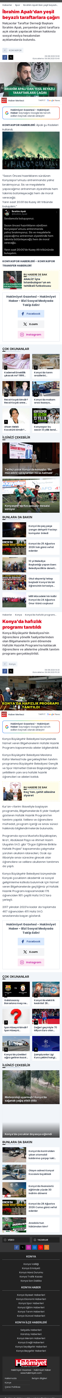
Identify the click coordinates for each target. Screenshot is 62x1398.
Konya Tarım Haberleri (31, 1314)
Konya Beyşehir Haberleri (31, 1353)
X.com (33, 324)
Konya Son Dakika (31, 1283)
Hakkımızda (11, 1381)
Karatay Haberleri (31, 1337)
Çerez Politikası (12, 1389)
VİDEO (11, 1242)
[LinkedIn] (34, 1250)
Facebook (33, 314)
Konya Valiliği (31, 1267)
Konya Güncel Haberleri (31, 1318)
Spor (17, 5)
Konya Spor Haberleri (31, 1306)
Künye (8, 1385)
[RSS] (46, 1250)
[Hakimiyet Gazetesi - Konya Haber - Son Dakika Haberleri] (31, 1366)
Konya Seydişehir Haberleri (31, 1349)
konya (12, 664)
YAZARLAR (43, 1242)
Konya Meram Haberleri (31, 1341)
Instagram (33, 334)
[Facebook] (16, 1250)
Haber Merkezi (16, 100)
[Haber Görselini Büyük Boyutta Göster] (31, 79)
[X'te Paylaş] (10, 57)
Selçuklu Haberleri (31, 1333)
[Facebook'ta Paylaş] (4, 57)
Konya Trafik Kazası (31, 1279)
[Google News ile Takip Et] (53, 100)
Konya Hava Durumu (31, 1275)
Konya (18, 614)
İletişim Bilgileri (39, 1381)
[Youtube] (40, 1250)
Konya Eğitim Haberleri (31, 1310)
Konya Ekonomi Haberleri (31, 1302)
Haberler (7, 5)
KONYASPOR (15, 50)
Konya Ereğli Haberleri (31, 1345)
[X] (22, 1250)
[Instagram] (28, 1250)
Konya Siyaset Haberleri (31, 1297)
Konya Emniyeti (31, 1271)
